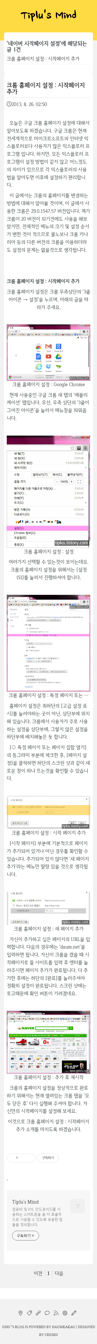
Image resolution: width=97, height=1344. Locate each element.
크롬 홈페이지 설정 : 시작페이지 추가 (43, 59)
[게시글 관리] (29, 1158)
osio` (6, 1326)
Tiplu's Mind (48, 16)
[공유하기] (22, 1158)
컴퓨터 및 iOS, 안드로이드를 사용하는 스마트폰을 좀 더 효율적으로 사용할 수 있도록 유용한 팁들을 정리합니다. (37, 1217)
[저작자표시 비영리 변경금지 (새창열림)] (66, 1158)
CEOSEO (51, 1334)
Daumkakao (63, 1326)
